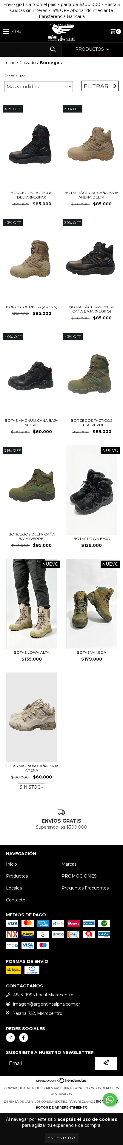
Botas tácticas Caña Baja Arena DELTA (91, 194)
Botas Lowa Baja (91, 538)
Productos (17, 876)
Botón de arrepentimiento (61, 1107)
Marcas (68, 864)
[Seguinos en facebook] (23, 1037)
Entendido (62, 1137)
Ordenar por (15, 75)
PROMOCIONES (79, 876)
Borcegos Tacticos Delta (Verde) (91, 422)
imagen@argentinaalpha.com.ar (46, 1004)
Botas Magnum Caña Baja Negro (32, 422)
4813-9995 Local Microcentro (43, 995)
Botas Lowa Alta (32, 652)
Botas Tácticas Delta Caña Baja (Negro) (91, 308)
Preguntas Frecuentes (85, 888)
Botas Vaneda (91, 652)
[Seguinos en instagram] (10, 1037)
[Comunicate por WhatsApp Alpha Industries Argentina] (110, 1099)
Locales (14, 888)
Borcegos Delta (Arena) (31, 306)
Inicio (10, 62)
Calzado (27, 62)
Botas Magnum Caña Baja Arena (32, 768)
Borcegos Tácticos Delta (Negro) (31, 194)
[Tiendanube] (62, 1082)
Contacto (15, 900)
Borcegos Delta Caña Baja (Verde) (31, 536)
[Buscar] (53, 49)
